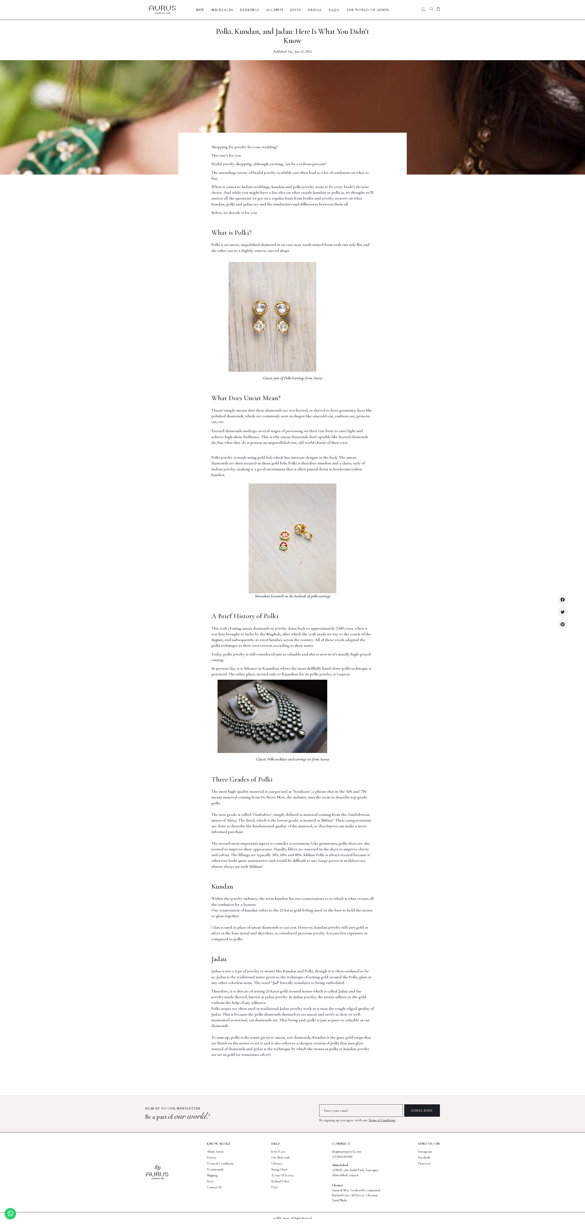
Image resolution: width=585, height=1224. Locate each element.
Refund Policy (280, 1181)
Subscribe (422, 1110)
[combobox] (431, 10)
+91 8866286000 (342, 1157)
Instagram (425, 1152)
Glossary (276, 1163)
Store (210, 1181)
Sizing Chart (279, 1169)
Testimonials (215, 1169)
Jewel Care (278, 1152)
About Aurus (215, 1152)
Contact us (214, 1187)
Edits (295, 10)
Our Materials (280, 1157)
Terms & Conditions (381, 1120)
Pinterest (424, 1163)
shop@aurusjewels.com (346, 1152)
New (200, 10)
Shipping (212, 1175)
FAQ (274, 1187)
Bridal (315, 10)
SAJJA (334, 10)
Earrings (249, 10)
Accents (274, 10)
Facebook (424, 1157)
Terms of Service (282, 1175)
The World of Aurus (367, 10)
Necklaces (222, 10)
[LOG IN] (423, 10)
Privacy (211, 1157)
